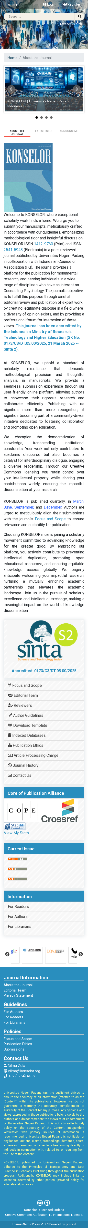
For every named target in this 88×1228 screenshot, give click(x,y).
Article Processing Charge (35, 755)
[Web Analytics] (14, 826)
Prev (11, 89)
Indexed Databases (28, 735)
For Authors (18, 916)
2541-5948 (13, 249)
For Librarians (19, 926)
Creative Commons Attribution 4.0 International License (43, 1215)
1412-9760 (43, 244)
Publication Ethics (27, 745)
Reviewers (22, 705)
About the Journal (18, 985)
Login (50, 4)
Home (12, 58)
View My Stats (16, 833)
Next (77, 89)
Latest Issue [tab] (44, 131)
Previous (7, 954)
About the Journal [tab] (17, 132)
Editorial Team (25, 695)
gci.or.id (71, 1224)
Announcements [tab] (72, 131)
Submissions (14, 1049)
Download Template (29, 725)
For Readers (18, 906)
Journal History (25, 765)
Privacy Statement (18, 995)
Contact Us (21, 775)
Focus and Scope (50, 519)
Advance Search (71, 24)
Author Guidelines (27, 715)
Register (73, 4)
